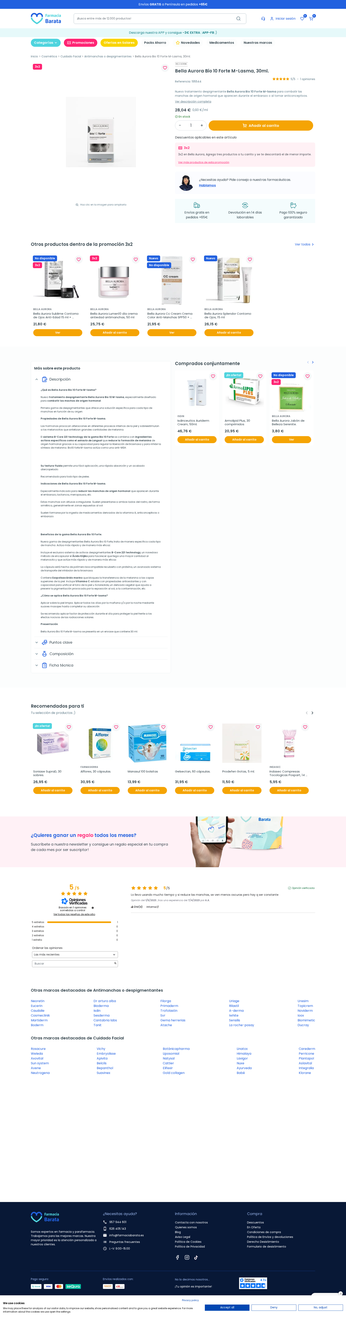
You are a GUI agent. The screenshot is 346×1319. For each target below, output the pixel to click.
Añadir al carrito (264, 125)
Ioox (301, 1015)
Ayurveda (244, 1068)
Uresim (303, 1001)
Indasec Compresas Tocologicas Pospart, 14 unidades (288, 773)
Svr (162, 1015)
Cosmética (49, 56)
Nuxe (240, 1063)
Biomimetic (306, 1020)
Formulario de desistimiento (266, 1247)
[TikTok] (196, 1257)
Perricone (306, 1053)
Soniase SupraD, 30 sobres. (47, 773)
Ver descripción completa (193, 102)
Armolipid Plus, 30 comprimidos (238, 422)
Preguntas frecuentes (124, 1242)
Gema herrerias (172, 1020)
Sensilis (234, 1020)
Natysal (169, 1058)
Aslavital (305, 1063)
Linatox (242, 1048)
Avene (36, 1068)
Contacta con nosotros (191, 1222)
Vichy (101, 1048)
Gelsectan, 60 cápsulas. (192, 771)
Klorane (305, 1073)
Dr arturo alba (105, 1001)
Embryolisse (106, 1053)
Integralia (306, 1068)
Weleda (37, 1053)
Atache (166, 1025)
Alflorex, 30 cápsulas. (95, 771)
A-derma (236, 1010)
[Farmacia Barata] (46, 18)
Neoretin (37, 1001)
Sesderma (102, 1015)
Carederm (307, 1048)
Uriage (234, 1001)
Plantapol (306, 1058)
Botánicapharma (176, 1048)
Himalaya (244, 1053)
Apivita (102, 1058)
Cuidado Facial (70, 56)
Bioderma (101, 1005)
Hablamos (207, 185)
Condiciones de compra (264, 1232)
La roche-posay (241, 1025)
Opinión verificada (303, 888)
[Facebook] (177, 1257)
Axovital (37, 1058)
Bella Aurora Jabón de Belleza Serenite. (288, 422)
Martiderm (39, 1020)
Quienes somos (186, 1227)
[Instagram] (187, 1257)
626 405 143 (117, 1229)
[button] (311, 19)
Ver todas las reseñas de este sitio (74, 914)
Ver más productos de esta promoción (203, 162)
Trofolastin (168, 1010)
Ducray (303, 1025)
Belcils (102, 1063)
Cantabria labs (105, 1020)
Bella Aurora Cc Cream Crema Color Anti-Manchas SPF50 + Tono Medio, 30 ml (170, 315)
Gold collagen (174, 1073)
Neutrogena (40, 1073)
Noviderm (305, 1010)
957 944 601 (117, 1222)
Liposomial (171, 1053)
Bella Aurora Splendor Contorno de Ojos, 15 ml (228, 315)
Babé (241, 1073)
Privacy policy (190, 1300)
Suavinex (103, 1073)
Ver (57, 333)
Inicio (34, 56)
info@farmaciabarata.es (126, 1235)
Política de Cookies (188, 1242)
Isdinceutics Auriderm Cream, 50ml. (193, 422)
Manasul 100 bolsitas (143, 771)
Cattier (168, 1063)
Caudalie (37, 1010)
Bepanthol (105, 1068)
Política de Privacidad (190, 1247)
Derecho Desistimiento (263, 1242)
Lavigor (242, 1058)
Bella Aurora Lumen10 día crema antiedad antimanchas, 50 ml (114, 315)
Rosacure (38, 1048)
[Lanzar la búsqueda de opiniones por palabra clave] (115, 963)
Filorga (165, 1001)
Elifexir (168, 1068)
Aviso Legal (182, 1237)
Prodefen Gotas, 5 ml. (238, 771)
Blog (178, 1232)
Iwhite (233, 1015)
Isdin (97, 1010)
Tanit (98, 1025)
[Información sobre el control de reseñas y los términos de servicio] (92, 907)
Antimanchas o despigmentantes (108, 56)
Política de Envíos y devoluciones (270, 1237)
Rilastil (234, 1005)
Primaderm (169, 1005)
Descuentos (255, 1222)
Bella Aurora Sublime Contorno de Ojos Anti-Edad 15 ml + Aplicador (56, 315)
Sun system (40, 1063)
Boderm (37, 1025)
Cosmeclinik (40, 1015)
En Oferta (254, 1227)
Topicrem (305, 1005)
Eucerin (36, 1005)
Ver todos (305, 244)
